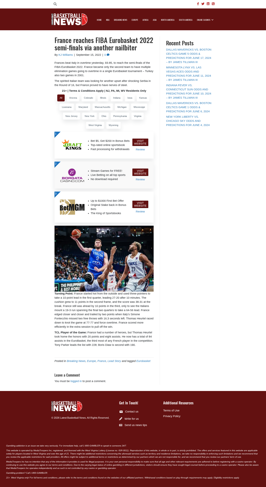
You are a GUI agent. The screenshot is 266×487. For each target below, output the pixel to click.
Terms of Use (171, 410)
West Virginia (95, 125)
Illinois (103, 97)
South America (185, 19)
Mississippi (139, 107)
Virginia (137, 116)
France (101, 361)
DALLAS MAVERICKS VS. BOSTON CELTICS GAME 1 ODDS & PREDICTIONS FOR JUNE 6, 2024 (188, 107)
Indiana (116, 97)
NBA (107, 19)
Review (140, 149)
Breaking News (120, 19)
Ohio (103, 116)
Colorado (88, 97)
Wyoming (113, 125)
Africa (145, 19)
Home (99, 19)
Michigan (122, 107)
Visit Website (140, 142)
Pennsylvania (120, 116)
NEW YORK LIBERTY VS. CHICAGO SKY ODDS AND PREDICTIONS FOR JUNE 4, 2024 (188, 121)
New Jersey (71, 116)
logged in (76, 381)
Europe (135, 19)
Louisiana (66, 107)
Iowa (129, 97)
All (61, 97)
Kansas (143, 97)
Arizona (73, 97)
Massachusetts (102, 107)
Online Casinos (203, 19)
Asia (155, 19)
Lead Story (114, 361)
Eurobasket (143, 361)
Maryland (83, 107)
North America (167, 19)
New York (90, 116)
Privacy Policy (171, 416)
